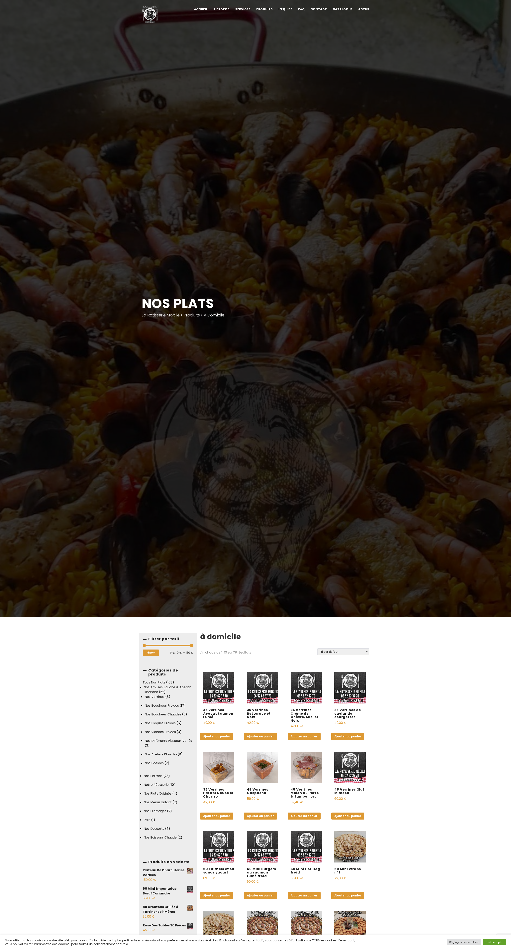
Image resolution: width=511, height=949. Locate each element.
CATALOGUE (343, 9)
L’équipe (285, 9)
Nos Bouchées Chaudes (163, 714)
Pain (147, 820)
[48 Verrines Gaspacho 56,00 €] (262, 753)
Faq (301, 9)
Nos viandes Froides (160, 732)
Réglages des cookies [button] (463, 942)
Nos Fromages (155, 811)
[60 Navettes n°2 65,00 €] (306, 912)
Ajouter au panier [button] (216, 736)
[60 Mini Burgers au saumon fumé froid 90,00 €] (262, 832)
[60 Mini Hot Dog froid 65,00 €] (306, 832)
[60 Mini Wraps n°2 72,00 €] (219, 912)
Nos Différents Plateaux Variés (168, 740)
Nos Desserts (154, 828)
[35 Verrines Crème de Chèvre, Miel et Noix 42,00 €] (306, 673)
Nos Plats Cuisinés (157, 793)
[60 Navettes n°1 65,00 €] (262, 912)
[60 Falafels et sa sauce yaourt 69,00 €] (219, 832)
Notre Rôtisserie (156, 784)
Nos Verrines (154, 696)
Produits (264, 9)
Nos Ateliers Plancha (161, 754)
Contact (319, 9)
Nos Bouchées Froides (162, 705)
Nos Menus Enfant (158, 802)
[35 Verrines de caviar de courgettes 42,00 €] (350, 673)
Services (243, 9)
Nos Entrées (153, 776)
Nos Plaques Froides (160, 723)
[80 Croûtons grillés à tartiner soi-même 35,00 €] (350, 912)
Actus (363, 9)
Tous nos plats (154, 682)
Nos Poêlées (154, 763)
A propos (221, 9)
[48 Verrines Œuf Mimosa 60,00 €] (350, 753)
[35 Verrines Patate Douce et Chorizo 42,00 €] (219, 753)
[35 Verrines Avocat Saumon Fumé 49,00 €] (219, 673)
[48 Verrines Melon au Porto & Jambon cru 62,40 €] (306, 753)
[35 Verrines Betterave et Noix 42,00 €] (262, 673)
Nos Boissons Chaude (160, 837)
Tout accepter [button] (494, 942)
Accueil (201, 9)
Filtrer (151, 652)
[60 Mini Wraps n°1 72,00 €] (350, 832)
